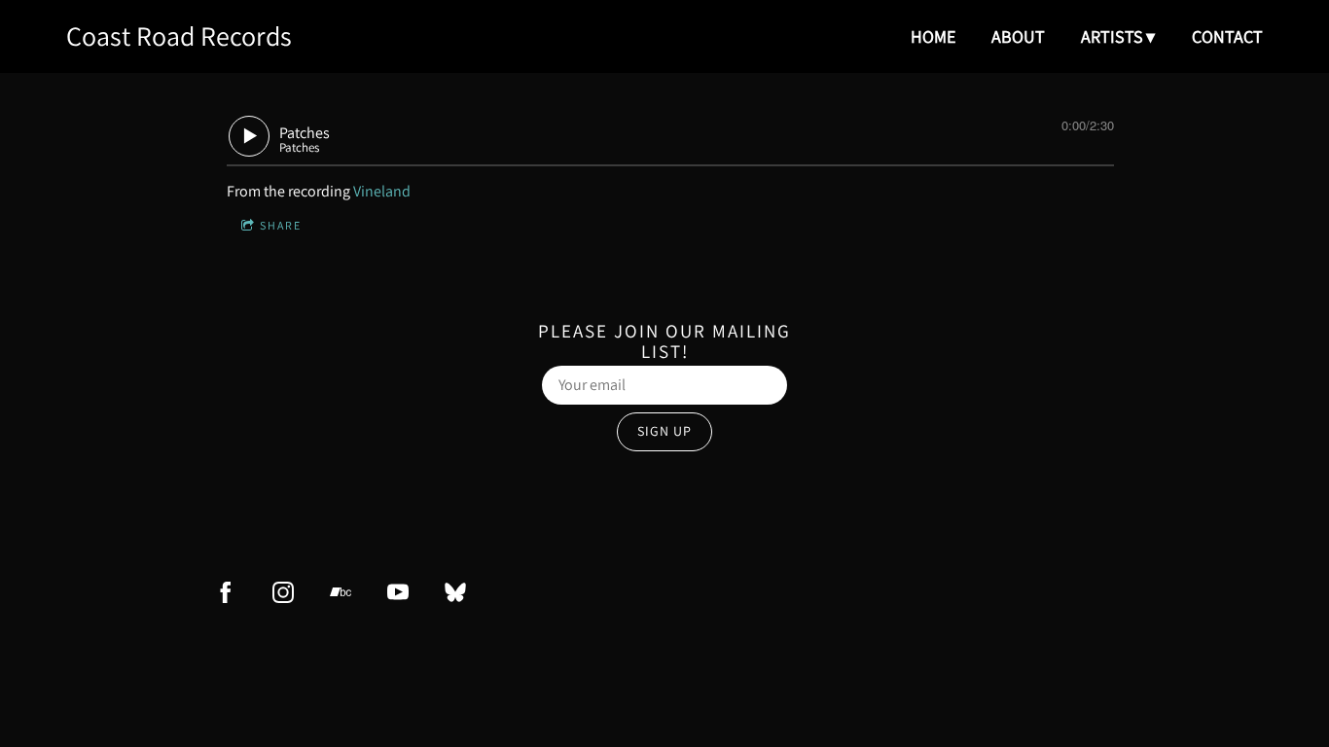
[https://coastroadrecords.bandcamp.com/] (340, 592)
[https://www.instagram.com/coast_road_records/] (283, 592)
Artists (1112, 36)
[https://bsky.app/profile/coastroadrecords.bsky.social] (455, 592)
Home (933, 36)
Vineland (382, 191)
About (1018, 36)
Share (281, 225)
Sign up (664, 431)
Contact (1227, 36)
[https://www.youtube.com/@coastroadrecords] (398, 592)
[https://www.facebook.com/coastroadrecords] (225, 592)
